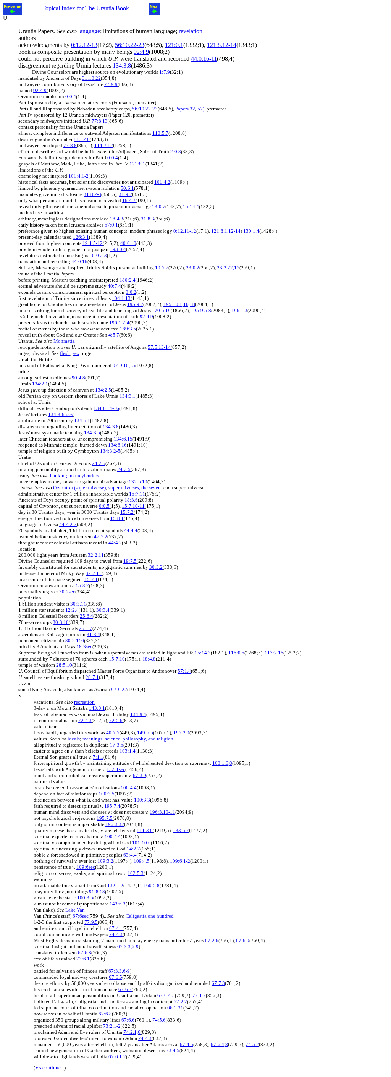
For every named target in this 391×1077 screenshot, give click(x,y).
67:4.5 (186, 1044)
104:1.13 (121, 298)
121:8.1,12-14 (226, 231)
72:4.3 (85, 720)
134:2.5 (103, 390)
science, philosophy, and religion (139, 739)
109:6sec (85, 867)
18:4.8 (149, 659)
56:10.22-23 (129, 45)
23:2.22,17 (228, 267)
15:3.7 (82, 585)
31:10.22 (91, 78)
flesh (65, 353)
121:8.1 (137, 164)
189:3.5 (128, 329)
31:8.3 (147, 219)
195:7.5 (105, 818)
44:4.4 (130, 530)
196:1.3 (239, 310)
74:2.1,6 (132, 1032)
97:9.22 (119, 689)
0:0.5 (104, 506)
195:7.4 (112, 806)
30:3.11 (78, 604)
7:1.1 (98, 757)
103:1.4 (128, 751)
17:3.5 (116, 745)
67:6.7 (125, 989)
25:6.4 (86, 616)
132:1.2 (115, 885)
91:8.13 (97, 891)
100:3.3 (142, 800)
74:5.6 (159, 1020)
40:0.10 (128, 243)
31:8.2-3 (92, 194)
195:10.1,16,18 (179, 304)
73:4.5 (172, 1050)
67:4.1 (116, 928)
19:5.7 (161, 267)
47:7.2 (100, 536)
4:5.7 (113, 335)
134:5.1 (82, 420)
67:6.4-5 (166, 995)
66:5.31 (175, 1008)
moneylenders (84, 475)
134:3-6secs (60, 414)
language (89, 31)
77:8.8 (70, 145)
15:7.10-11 (133, 506)
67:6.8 (84, 953)
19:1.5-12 (92, 243)
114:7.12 (103, 145)
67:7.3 (218, 983)
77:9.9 (111, 84)
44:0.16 (79, 261)
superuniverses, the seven (134, 488)
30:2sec (67, 591)
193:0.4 (118, 249)
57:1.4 (184, 671)
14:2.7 (133, 849)
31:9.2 (125, 194)
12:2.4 (72, 610)
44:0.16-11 (204, 58)
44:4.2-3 (68, 524)
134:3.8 (122, 65)
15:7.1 (91, 579)
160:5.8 (152, 885)
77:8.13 (100, 121)
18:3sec (84, 646)
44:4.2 (115, 543)
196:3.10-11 (162, 812)
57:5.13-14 (159, 347)
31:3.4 (93, 634)
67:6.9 (242, 940)
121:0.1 (174, 45)
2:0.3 (175, 151)
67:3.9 (139, 775)
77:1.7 (199, 995)
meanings (92, 739)
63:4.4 (130, 855)
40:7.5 (113, 732)
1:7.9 (164, 72)
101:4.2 (162, 182)
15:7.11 (137, 494)
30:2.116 (74, 640)
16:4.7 (129, 200)
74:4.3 (116, 934)
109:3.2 (105, 861)
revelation (190, 31)
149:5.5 (145, 732)
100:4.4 (129, 787)
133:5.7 (181, 830)
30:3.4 (103, 610)
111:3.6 (145, 830)
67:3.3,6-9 (128, 946)
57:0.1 (111, 225)
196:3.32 (114, 824)
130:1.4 (251, 231)
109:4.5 (142, 861)
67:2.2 (180, 1001)
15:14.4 (191, 206)
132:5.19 (138, 481)
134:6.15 (123, 439)
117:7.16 (274, 653)
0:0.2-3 (99, 255)
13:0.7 (158, 206)
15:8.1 (117, 518)
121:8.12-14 (221, 45)
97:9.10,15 (124, 365)
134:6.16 (117, 445)
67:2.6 (211, 940)
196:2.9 (181, 732)
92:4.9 (141, 52)
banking (58, 475)
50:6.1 (127, 188)
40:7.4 (114, 286)
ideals (74, 739)
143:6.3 (118, 904)
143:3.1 (97, 708)
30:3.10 (61, 622)
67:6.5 (115, 977)
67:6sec (81, 916)
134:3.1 (128, 396)
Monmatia (64, 341)
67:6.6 (128, 1020)
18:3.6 (131, 500)
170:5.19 (161, 310)
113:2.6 (82, 139)
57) (200, 109)
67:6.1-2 (117, 1056)
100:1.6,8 (222, 763)
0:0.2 (131, 292)
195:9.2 (135, 304)
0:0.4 (70, 96)
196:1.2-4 (119, 323)
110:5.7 (160, 133)
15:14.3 (203, 653)
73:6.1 (83, 959)
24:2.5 (98, 463)
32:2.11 (96, 555)
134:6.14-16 (106, 408)
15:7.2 (127, 512)
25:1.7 (85, 628)
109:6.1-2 (180, 861)
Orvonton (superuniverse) (79, 488)
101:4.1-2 (78, 176)
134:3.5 (92, 433)
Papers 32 (185, 109)
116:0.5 (236, 653)
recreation (84, 702)
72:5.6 (116, 720)
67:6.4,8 (219, 1044)
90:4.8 (78, 378)
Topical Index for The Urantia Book (85, 8)
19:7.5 (130, 561)
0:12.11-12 (184, 231)
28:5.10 (64, 665)
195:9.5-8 (201, 310)
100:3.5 (107, 794)
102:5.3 (136, 873)
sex (76, 353)
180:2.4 (128, 280)
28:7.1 (92, 677)
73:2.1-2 (112, 1026)
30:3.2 (156, 567)
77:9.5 (91, 922)
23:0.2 (192, 267)
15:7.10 (117, 659)
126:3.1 (81, 237)
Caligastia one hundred (150, 916)
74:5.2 (252, 1044)
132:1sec (116, 769)
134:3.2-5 (110, 451)
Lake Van (75, 910)
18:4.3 (116, 219)
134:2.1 (40, 384)
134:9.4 (138, 714)
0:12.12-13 (84, 45)
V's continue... (49, 1068)
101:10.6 (141, 842)
